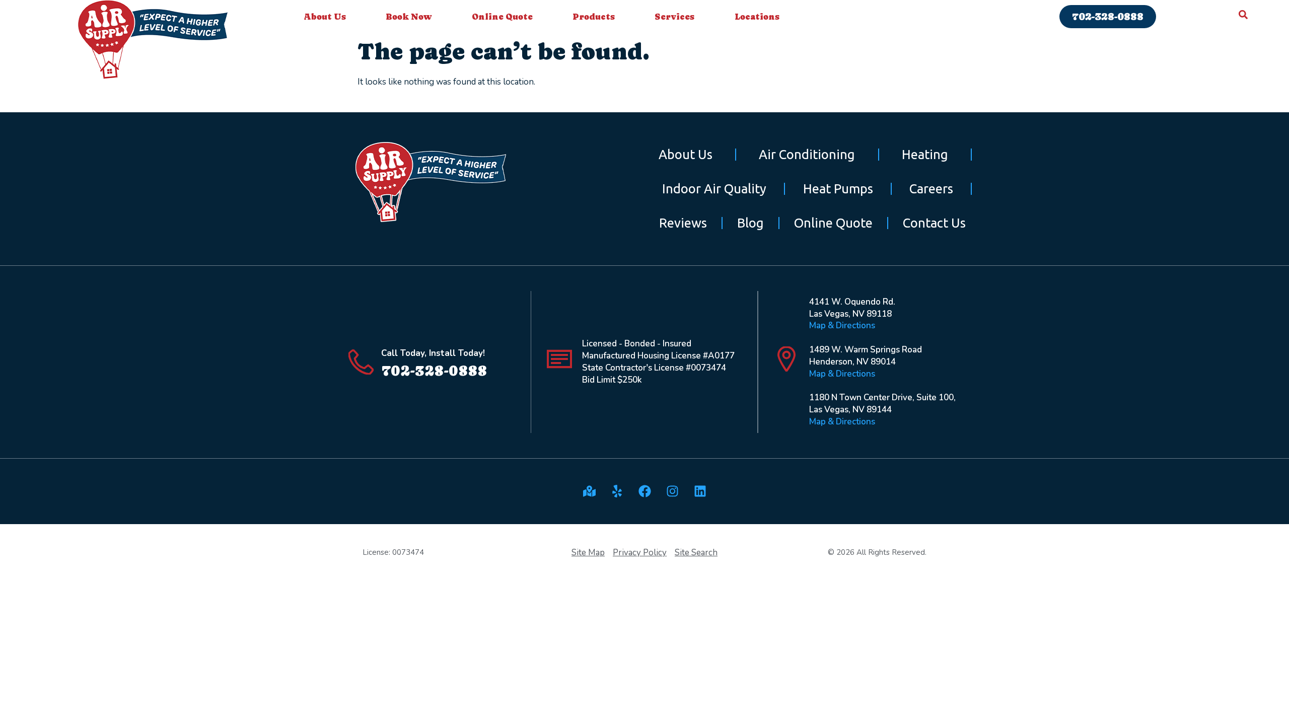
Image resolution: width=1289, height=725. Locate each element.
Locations (757, 17)
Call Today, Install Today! (433, 353)
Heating (925, 154)
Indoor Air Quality (714, 188)
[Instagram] (672, 491)
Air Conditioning (807, 154)
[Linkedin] (699, 491)
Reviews (683, 222)
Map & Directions (842, 325)
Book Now (409, 17)
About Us (325, 17)
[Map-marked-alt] (589, 491)
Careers (931, 188)
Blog (750, 222)
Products (593, 17)
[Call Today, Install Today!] (361, 362)
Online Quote (502, 17)
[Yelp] (616, 491)
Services (674, 17)
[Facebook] (644, 491)
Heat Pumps (838, 188)
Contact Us (934, 222)
